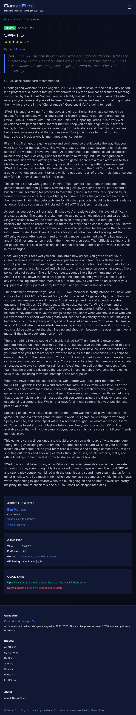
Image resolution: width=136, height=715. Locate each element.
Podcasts (9, 674)
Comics (8, 669)
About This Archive (15, 698)
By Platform (11, 652)
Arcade (35, 556)
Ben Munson (16, 49)
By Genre (9, 658)
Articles (17, 19)
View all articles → (17, 524)
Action (26, 556)
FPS (43, 556)
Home (7, 19)
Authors (8, 663)
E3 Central (10, 680)
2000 (27, 19)
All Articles (10, 646)
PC (24, 551)
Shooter (51, 556)
